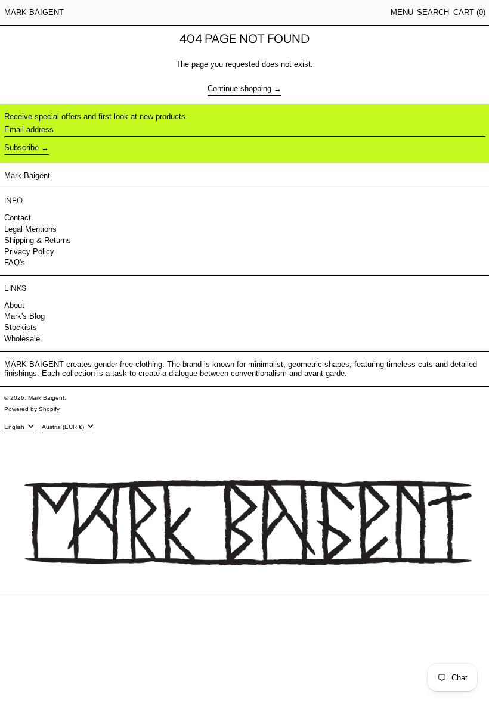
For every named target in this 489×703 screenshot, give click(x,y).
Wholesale (22, 338)
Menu (402, 12)
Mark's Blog (24, 316)
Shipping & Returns (37, 240)
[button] (433, 12)
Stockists (20, 327)
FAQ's (14, 262)
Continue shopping (239, 88)
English (15, 426)
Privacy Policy (29, 251)
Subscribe (21, 147)
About (14, 305)
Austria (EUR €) (64, 426)
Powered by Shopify (32, 409)
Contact (17, 217)
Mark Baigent (34, 12)
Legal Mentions (30, 229)
